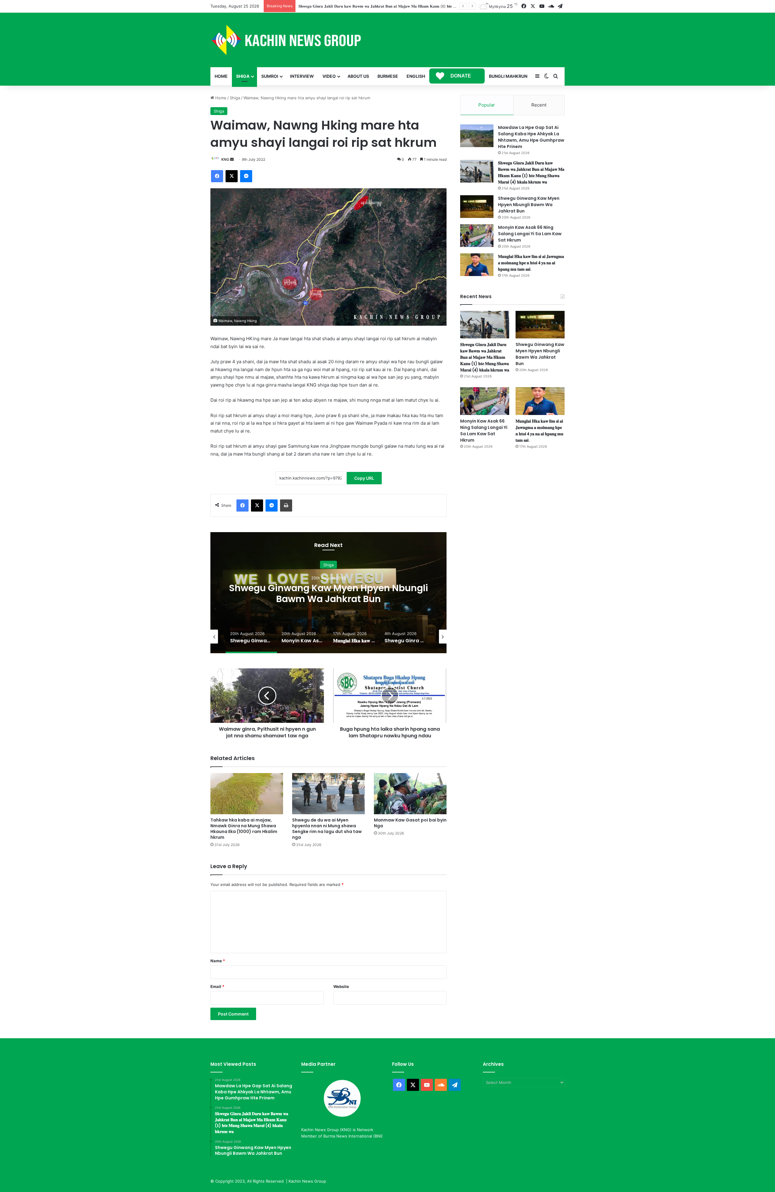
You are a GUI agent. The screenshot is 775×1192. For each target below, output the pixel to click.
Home (221, 76)
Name (217, 960)
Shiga (242, 76)
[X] (232, 176)
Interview (302, 76)
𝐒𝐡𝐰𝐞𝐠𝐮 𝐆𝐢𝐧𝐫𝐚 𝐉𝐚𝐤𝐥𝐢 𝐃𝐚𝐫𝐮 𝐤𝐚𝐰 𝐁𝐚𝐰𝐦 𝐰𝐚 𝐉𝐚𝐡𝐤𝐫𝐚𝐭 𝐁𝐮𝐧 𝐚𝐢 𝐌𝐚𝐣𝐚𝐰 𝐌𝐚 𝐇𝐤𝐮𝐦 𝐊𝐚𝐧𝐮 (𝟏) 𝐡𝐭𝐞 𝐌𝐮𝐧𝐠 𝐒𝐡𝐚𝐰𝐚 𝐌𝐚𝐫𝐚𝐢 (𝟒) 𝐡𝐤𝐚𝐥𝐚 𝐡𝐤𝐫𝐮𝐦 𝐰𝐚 (531, 172)
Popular (486, 105)
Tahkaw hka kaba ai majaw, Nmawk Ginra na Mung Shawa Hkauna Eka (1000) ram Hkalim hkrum (243, 828)
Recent (538, 105)
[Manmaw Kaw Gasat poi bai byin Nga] (410, 793)
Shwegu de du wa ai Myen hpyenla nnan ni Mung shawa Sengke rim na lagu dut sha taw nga (327, 828)
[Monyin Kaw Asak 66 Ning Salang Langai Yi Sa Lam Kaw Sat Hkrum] (476, 235)
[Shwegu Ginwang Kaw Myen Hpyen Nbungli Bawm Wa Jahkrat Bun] (476, 206)
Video (329, 76)
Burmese (388, 76)
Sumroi (269, 76)
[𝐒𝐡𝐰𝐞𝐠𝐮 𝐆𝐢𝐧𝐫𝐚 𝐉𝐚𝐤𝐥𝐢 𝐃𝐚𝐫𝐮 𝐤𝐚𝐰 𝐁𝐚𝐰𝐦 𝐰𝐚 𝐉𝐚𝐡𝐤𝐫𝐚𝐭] (476, 171)
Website (341, 986)
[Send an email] (232, 159)
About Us (358, 76)
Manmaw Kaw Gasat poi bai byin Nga (410, 823)
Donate (460, 75)
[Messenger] (246, 176)
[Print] (286, 505)
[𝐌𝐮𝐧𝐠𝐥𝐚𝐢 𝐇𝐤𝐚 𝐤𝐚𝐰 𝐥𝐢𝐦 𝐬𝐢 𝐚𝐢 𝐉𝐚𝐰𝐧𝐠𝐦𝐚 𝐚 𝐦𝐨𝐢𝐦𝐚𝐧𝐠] (476, 264)
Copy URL (364, 478)
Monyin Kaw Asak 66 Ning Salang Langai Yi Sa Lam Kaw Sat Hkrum (328, 593)
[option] (328, 592)
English (416, 76)
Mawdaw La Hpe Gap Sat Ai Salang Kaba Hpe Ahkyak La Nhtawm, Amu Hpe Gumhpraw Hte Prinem (531, 137)
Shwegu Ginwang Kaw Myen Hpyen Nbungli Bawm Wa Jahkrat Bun (361, 6)
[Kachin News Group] (286, 40)
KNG (225, 159)
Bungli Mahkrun (508, 76)
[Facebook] (217, 176)
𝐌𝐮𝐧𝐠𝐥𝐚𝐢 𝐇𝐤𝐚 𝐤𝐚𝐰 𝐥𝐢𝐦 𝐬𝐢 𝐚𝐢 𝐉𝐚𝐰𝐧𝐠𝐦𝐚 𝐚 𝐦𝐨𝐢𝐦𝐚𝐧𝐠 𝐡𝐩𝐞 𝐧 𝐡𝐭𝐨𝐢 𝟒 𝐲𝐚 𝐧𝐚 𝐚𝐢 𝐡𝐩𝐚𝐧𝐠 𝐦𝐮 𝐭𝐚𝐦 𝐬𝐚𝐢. (531, 262)
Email (217, 986)
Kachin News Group (307, 1181)
